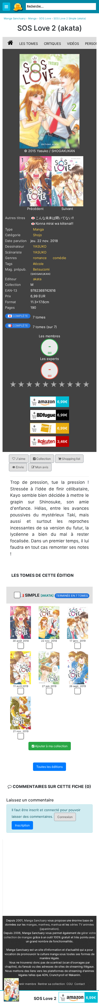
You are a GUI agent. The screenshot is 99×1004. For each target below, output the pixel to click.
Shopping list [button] (70, 459)
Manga (18, 7)
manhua (56, 924)
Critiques (52, 44)
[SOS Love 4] (20, 667)
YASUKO (39, 246)
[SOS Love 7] (20, 713)
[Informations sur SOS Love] (11, 44)
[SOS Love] (49, 101)
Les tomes (28, 44)
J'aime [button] (20, 459)
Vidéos (73, 44)
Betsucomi (41, 269)
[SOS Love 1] (36, 181)
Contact (79, 984)
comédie (59, 258)
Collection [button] (43, 459)
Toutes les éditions (49, 767)
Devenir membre (25, 984)
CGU (70, 984)
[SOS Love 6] (77, 667)
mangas (31, 924)
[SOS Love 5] (49, 667)
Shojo (37, 235)
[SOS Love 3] (68, 181)
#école (38, 264)
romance (40, 258)
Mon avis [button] (41, 467)
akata (37, 279)
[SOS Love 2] (49, 622)
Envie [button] (19, 467)
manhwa (44, 924)
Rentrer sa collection (51, 984)
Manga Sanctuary (35, 920)
